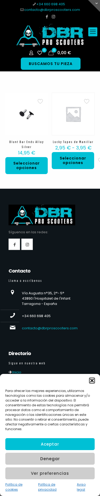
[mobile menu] (92, 31)
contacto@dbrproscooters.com (52, 9)
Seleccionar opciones (26, 165)
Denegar (50, 459)
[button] (92, 380)
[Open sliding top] (94, 6)
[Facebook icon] (47, 16)
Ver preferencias (50, 473)
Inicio (16, 372)
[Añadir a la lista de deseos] (42, 106)
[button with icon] (14, 244)
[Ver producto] (42, 98)
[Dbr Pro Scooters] (50, 35)
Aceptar (50, 444)
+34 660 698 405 (50, 4)
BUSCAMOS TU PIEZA (51, 63)
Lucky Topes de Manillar (73, 142)
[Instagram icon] (53, 16)
